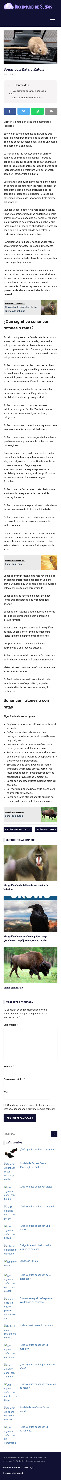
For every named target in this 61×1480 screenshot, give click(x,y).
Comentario (11, 1024)
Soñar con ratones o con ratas (27, 97)
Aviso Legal (28, 1467)
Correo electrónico (14, 1079)
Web (6, 1092)
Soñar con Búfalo (13, 987)
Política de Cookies (11, 1467)
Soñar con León (45, 830)
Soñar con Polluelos (18, 830)
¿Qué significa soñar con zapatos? (38, 1149)
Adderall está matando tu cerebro (37, 1325)
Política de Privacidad (13, 1473)
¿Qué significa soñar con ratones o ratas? (27, 92)
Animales (8, 74)
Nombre (9, 1066)
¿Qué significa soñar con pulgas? (37, 1206)
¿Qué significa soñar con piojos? (36, 1186)
